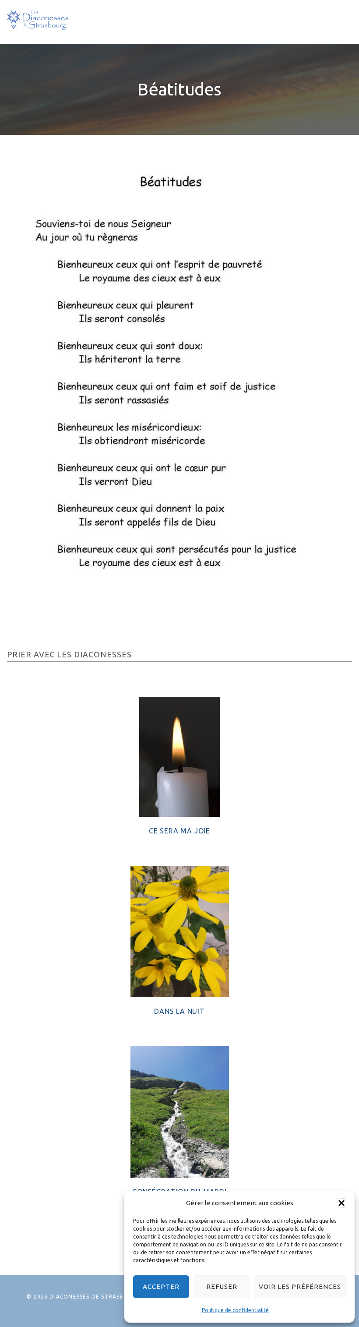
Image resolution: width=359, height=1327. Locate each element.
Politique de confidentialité (235, 1310)
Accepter (161, 1286)
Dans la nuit (179, 1011)
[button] (341, 1203)
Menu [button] (339, 21)
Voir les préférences (300, 1286)
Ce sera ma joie (179, 831)
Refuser (221, 1286)
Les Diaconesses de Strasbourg (37, 20)
